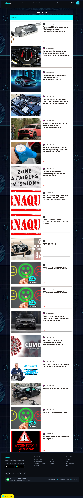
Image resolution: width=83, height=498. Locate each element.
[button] (70, 17)
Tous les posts (14, 17)
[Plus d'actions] (69, 24)
